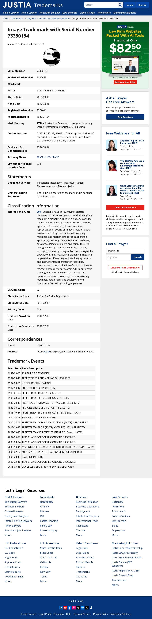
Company (59, 614)
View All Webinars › (125, 207)
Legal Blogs (82, 552)
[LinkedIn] (61, 607)
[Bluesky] (82, 607)
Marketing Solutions (125, 12)
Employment (83, 511)
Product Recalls (84, 562)
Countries (81, 576)
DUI (42, 516)
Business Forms (85, 557)
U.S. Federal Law (15, 543)
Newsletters (104, 12)
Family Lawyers (12, 525)
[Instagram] (74, 607)
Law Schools (69, 12)
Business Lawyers (14, 506)
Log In (130, 5)
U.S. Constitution (13, 548)
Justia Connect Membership (127, 548)
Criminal (44, 506)
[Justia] (17, 5)
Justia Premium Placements (127, 557)
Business (81, 497)
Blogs (115, 525)
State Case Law (48, 557)
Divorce (44, 511)
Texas (43, 576)
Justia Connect (29, 614)
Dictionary (117, 501)
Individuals (47, 497)
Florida (44, 567)
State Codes (46, 552)
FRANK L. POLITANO (48, 157)
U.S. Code (9, 552)
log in (47, 351)
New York (45, 571)
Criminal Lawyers (13, 511)
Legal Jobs (82, 548)
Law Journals (119, 521)
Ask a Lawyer (29, 12)
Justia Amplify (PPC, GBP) (125, 570)
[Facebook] (69, 607)
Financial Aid (118, 511)
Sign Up (142, 5)
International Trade (87, 521)
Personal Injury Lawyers (17, 530)
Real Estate (82, 525)
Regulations (11, 557)
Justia (5, 18)
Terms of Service (82, 614)
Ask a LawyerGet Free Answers (120, 100)
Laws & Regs (87, 12)
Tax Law (80, 530)
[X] (87, 607)
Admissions (118, 506)
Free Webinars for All (123, 133)
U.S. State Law (49, 543)
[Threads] (78, 607)
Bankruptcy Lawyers (15, 501)
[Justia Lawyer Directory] (91, 607)
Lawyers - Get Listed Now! (125, 267)
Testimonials (119, 580)
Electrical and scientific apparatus (54, 18)
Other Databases (87, 543)
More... (8, 535)
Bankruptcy (46, 501)
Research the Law (49, 12)
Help (68, 614)
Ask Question (125, 116)
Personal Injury (48, 530)
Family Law (46, 525)
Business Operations (87, 506)
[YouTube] (65, 607)
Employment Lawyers (16, 516)
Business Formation (87, 501)
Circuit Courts (12, 567)
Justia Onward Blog (122, 575)
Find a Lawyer (11, 12)
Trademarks (17, 18)
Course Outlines (121, 516)
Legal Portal (45, 614)
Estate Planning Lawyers (18, 521)
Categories (30, 18)
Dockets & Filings (13, 576)
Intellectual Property (87, 516)
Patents (80, 567)
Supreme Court (13, 562)
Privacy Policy (100, 614)
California (45, 562)
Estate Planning (49, 521)
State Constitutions (51, 548)
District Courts (12, 571)
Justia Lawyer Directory (125, 552)
